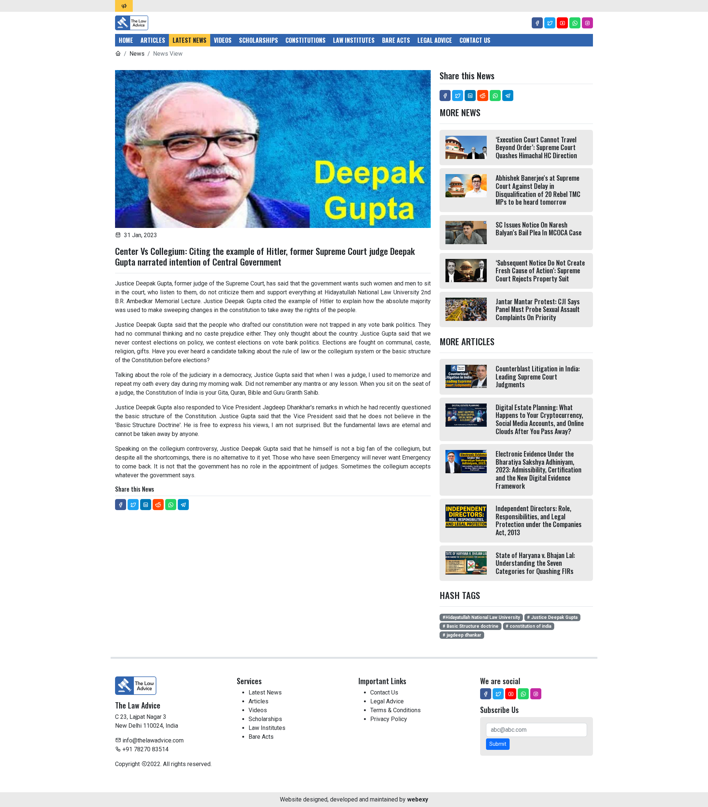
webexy (417, 799)
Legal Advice (434, 40)
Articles (152, 40)
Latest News (189, 40)
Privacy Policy (388, 719)
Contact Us (474, 40)
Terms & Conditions (395, 710)
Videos (223, 40)
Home (126, 40)
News (137, 53)
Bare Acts (396, 40)
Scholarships (258, 40)
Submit (497, 744)
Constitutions (305, 40)
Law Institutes (354, 40)
